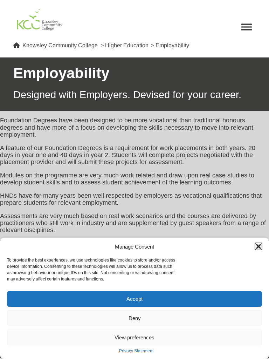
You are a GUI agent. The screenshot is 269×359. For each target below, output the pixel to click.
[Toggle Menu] (246, 26)
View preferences (134, 337)
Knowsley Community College (60, 45)
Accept (134, 299)
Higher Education (127, 45)
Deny (135, 318)
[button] (258, 246)
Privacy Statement (136, 351)
